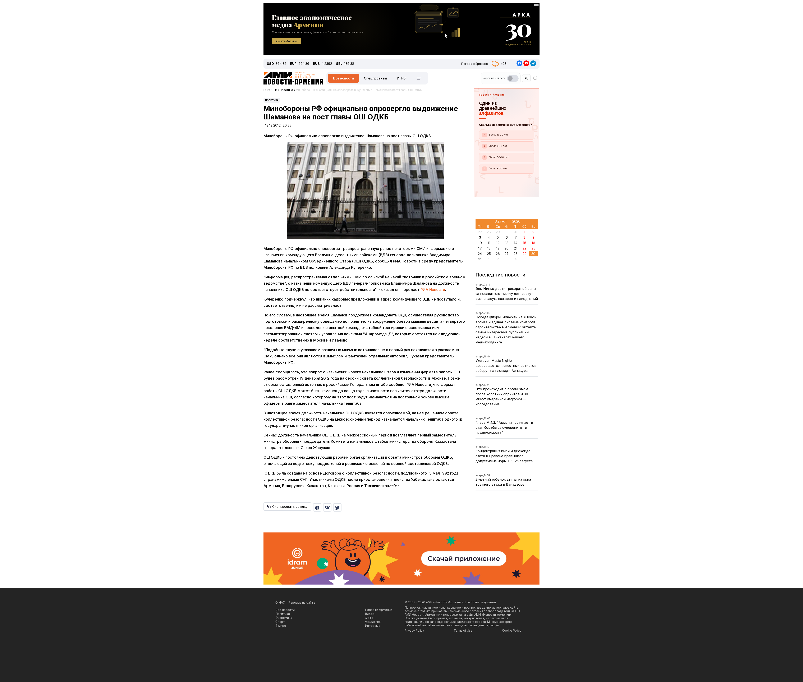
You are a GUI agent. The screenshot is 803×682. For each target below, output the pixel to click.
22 (524, 248)
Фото (369, 618)
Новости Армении (378, 610)
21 (515, 248)
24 (480, 254)
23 (533, 248)
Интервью (372, 626)
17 (480, 248)
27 (507, 254)
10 (480, 243)
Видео (370, 614)
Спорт (280, 622)
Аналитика (373, 622)
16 (533, 243)
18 (489, 248)
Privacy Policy (414, 630)
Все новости (343, 78)
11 (488, 243)
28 (516, 254)
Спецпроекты (375, 78)
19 (498, 248)
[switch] (513, 78)
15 (524, 243)
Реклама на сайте (301, 602)
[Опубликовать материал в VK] (327, 507)
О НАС (280, 602)
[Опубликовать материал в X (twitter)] (337, 507)
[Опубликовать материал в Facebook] (317, 507)
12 (497, 243)
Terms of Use (463, 630)
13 (506, 243)
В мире (280, 626)
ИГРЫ (401, 78)
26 (498, 254)
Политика (272, 100)
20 (507, 248)
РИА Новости (433, 289)
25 (489, 254)
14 (516, 243)
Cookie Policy (511, 630)
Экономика (283, 618)
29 (525, 254)
